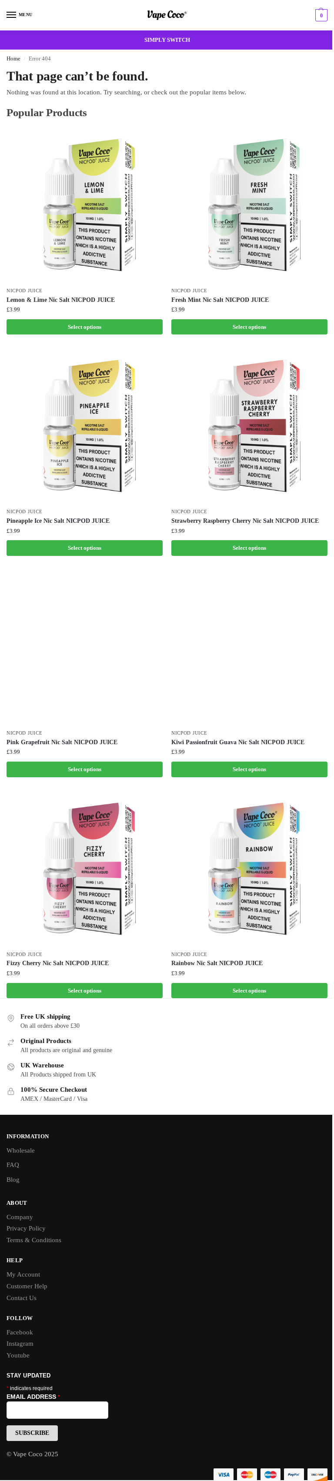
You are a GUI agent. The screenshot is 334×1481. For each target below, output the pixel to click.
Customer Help (27, 1286)
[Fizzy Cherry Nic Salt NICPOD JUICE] (85, 868)
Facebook (20, 1332)
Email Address (33, 1396)
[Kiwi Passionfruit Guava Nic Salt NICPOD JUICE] (249, 647)
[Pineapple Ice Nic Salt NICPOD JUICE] (85, 426)
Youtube (18, 1355)
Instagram (20, 1343)
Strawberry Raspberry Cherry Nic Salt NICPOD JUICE (245, 521)
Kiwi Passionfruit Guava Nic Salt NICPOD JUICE (237, 742)
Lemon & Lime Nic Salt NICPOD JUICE (61, 300)
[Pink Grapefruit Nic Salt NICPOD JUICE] (85, 647)
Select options (84, 327)
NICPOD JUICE (24, 290)
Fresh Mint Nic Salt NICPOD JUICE (220, 300)
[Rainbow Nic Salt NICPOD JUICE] (249, 868)
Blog (13, 1179)
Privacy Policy (26, 1228)
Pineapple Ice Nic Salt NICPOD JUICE (58, 521)
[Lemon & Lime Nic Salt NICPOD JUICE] (85, 205)
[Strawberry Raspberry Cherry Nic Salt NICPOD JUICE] (249, 426)
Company (20, 1217)
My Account (23, 1274)
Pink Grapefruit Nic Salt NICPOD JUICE (62, 742)
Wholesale (21, 1150)
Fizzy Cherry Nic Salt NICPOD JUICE (58, 963)
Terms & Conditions (34, 1240)
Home (13, 59)
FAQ (13, 1164)
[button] (320, 15)
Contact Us (22, 1297)
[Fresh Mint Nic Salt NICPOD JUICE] (249, 205)
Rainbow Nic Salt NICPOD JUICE (217, 963)
